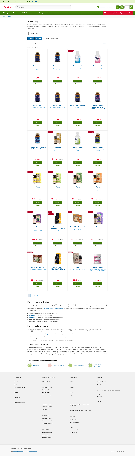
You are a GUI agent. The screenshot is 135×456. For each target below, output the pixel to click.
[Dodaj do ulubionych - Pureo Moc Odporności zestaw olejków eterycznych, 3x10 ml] (86, 212)
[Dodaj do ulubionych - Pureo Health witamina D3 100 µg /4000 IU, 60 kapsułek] (46, 51)
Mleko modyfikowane (74, 422)
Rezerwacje (34, 13)
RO (121, 451)
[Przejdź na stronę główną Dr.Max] (8, 7)
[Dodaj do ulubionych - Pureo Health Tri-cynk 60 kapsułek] (86, 90)
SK (119, 451)
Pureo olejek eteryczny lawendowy (38, 334)
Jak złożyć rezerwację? (47, 404)
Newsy (71, 384)
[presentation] (37, 57)
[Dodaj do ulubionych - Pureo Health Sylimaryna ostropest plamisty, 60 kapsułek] (106, 132)
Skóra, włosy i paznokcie (98, 365)
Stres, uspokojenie (79, 365)
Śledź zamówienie (46, 392)
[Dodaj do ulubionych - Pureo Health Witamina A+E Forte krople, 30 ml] (66, 252)
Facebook (99, 396)
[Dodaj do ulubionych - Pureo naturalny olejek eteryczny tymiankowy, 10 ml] (46, 212)
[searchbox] (43, 7)
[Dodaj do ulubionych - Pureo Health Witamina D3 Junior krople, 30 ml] (66, 212)
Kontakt (99, 384)
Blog (49, 13)
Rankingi (71, 387)
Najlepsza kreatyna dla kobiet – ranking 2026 (80, 410)
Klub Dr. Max (25, 13)
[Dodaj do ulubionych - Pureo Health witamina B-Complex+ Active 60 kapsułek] (46, 132)
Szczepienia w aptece (19, 400)
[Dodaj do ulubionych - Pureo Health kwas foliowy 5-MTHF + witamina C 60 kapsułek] (106, 90)
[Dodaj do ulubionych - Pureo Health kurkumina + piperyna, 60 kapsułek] (66, 90)
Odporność (36, 365)
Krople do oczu (73, 432)
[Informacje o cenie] (63, 159)
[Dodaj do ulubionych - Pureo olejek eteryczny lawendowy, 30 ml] (106, 212)
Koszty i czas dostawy (47, 387)
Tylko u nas (16, 13)
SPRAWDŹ (34, 1)
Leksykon (72, 389)
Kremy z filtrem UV (74, 429)
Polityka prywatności (47, 420)
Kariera (16, 392)
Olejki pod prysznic (59, 365)
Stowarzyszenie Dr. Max (19, 387)
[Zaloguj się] (122, 7)
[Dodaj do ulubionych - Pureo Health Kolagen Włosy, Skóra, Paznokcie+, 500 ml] (86, 132)
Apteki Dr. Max (45, 409)
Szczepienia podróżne (19, 402)
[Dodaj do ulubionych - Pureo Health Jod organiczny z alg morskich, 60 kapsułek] (66, 51)
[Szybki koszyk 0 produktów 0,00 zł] (131, 7)
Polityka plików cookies (47, 423)
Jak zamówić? (45, 384)
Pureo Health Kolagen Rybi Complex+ (52, 308)
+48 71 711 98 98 (33, 451)
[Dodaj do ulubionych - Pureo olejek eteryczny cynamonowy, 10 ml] (86, 252)
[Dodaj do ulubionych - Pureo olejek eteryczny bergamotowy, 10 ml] (66, 172)
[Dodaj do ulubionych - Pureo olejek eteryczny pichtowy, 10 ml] (86, 172)
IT (123, 451)
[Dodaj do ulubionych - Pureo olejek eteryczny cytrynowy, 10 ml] (46, 172)
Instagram (99, 394)
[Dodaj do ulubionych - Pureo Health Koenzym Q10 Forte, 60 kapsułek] (46, 90)
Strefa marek (17, 394)
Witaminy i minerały (74, 419)
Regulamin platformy (47, 432)
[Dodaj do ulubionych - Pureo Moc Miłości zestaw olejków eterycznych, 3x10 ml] (46, 252)
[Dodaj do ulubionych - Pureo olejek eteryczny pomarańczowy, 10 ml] (106, 172)
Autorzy (71, 392)
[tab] (34, 33)
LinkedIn (99, 401)
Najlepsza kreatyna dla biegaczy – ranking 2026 (81, 408)
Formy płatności (45, 389)
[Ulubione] (118, 7)
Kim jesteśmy (17, 384)
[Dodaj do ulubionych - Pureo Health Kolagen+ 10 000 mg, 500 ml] (86, 51)
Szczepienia (42, 13)
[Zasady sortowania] (36, 43)
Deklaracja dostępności (47, 418)
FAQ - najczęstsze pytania (48, 394)
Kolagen (71, 427)
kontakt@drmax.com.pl (18, 451)
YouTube (99, 399)
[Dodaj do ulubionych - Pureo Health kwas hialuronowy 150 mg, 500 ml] (106, 51)
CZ (117, 451)
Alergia (71, 424)
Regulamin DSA (45, 435)
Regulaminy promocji (47, 437)
